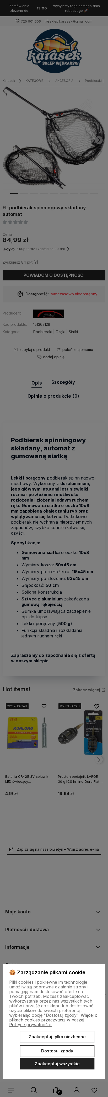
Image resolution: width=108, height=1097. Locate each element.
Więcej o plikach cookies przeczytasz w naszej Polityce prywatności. (53, 1020)
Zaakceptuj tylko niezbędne (57, 1036)
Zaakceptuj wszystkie (57, 1063)
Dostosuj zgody (57, 1050)
